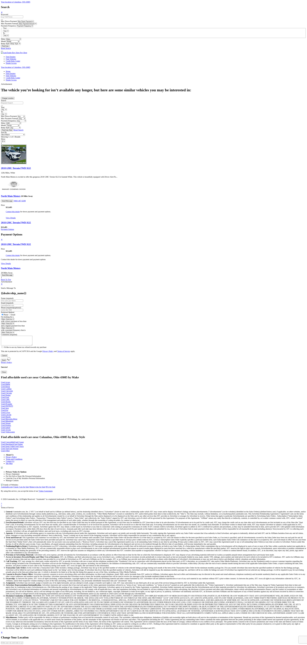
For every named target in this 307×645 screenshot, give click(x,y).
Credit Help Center (13, 61)
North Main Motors (10, 196)
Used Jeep (5, 408)
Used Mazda (6, 417)
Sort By (4, 132)
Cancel (4, 355)
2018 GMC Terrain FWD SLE (16, 168)
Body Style (5, 44)
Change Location (8, 98)
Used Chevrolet (7, 391)
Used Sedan (18, 444)
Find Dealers (10, 57)
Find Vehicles (11, 59)
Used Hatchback (7, 444)
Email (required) (7, 303)
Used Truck (19, 446)
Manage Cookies (12, 480)
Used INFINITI (7, 406)
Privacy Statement (12, 474)
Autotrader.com (7, 487)
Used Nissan (6, 423)
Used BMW (5, 384)
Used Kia (4, 410)
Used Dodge (6, 395)
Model (3, 41)
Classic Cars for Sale (21, 487)
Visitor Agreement (45, 491)
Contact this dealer (13, 212)
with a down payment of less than (13, 321)
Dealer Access (11, 63)
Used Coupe (19, 442)
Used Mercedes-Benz (9, 419)
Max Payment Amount (9, 24)
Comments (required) (9, 335)
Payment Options (7, 229)
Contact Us (10, 461)
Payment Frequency (8, 26)
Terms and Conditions (14, 459)
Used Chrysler (6, 393)
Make (3, 39)
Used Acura (5, 382)
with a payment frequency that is (13, 330)
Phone (11, 308)
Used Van (4, 449)
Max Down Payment (9, 21)
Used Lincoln (6, 415)
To (4, 33)
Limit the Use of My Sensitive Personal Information (25, 478)
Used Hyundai (6, 404)
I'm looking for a (7, 317)
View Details (11, 218)
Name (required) (7, 298)
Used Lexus (5, 413)
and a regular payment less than (13, 326)
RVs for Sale (50, 487)
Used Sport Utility (8, 446)
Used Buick (5, 387)
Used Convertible (7, 442)
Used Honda (6, 402)
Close (4, 372)
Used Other (5, 451)
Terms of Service (63, 351)
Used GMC (5, 400)
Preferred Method (7, 312)
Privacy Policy (47, 351)
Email (13, 315)
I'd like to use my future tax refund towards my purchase (25, 347)
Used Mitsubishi (7, 421)
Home (8, 71)
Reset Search (6, 48)
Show (3, 139)
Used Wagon (13, 449)
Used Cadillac (6, 389)
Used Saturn (5, 428)
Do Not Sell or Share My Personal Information (23, 476)
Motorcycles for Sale (37, 487)
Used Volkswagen (8, 432)
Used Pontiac (6, 425)
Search (3, 100)
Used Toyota (6, 430)
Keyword (4, 14)
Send (4, 360)
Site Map (9, 463)
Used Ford (5, 397)
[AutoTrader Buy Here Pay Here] (14, 53)
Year (2, 107)
